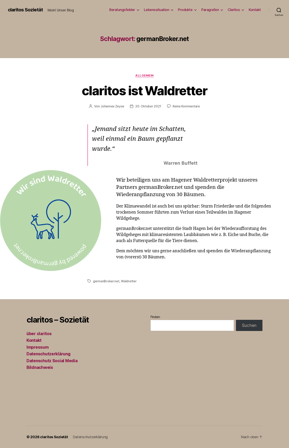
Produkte (185, 10)
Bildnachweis (40, 367)
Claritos (234, 10)
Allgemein (144, 75)
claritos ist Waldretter (144, 90)
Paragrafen (210, 10)
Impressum (38, 347)
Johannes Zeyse (112, 106)
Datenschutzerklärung (49, 353)
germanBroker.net (106, 281)
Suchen (249, 325)
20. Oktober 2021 (148, 106)
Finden (155, 317)
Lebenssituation (156, 10)
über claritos (39, 333)
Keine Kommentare (186, 106)
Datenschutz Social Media (52, 360)
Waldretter (128, 281)
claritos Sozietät (25, 9)
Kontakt (255, 10)
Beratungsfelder (122, 10)
